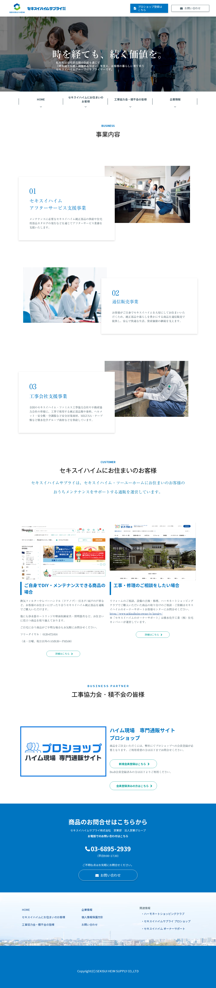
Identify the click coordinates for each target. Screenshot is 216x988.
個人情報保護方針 (92, 917)
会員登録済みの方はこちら (132, 786)
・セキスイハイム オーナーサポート (163, 929)
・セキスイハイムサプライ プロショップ (166, 921)
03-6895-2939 (111, 848)
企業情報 (175, 99)
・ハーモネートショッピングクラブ (162, 914)
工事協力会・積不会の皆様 (130, 99)
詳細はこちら (62, 653)
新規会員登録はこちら (132, 764)
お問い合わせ (192, 8)
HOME (41, 99)
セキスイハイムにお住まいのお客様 (85, 99)
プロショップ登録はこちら (150, 8)
